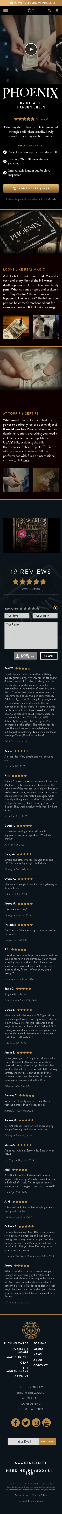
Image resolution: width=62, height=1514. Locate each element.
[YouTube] (46, 1422)
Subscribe (47, 1441)
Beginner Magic (31, 1393)
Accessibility (31, 1462)
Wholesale (31, 1398)
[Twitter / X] (26, 1422)
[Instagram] (36, 1422)
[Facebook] (15, 1422)
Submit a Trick (31, 1409)
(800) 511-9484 (41, 1472)
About (38, 1360)
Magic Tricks (17, 1357)
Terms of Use (21, 1495)
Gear (24, 1363)
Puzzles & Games (20, 1350)
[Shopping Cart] (57, 10)
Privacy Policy (39, 1495)
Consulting (31, 1404)
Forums (40, 1343)
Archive (22, 1376)
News (37, 1354)
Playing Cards (16, 1343)
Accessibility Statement (31, 1501)
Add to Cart (34, 188)
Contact (40, 1365)
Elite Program (31, 1387)
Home (31, 10)
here (26, 460)
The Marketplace (17, 1369)
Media (38, 1349)
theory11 (31, 1329)
